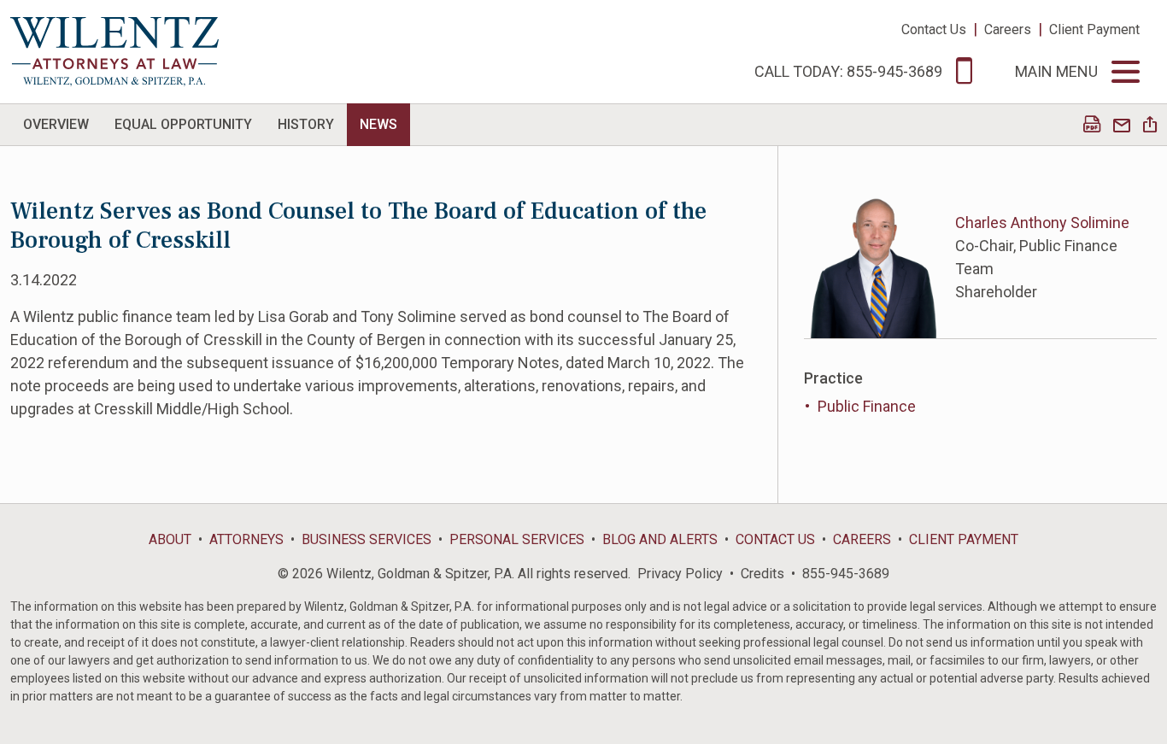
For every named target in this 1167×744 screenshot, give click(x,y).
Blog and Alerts (660, 539)
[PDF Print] (1091, 126)
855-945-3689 (845, 573)
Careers (1007, 29)
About (170, 539)
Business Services (366, 539)
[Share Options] (1150, 126)
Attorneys (246, 539)
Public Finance (867, 406)
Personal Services (516, 539)
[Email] (1121, 126)
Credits (762, 573)
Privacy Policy (680, 573)
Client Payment (1094, 29)
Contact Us (933, 29)
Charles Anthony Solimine (1042, 222)
